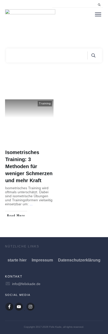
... (31, 204)
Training (45, 103)
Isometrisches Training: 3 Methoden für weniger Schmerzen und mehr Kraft (28, 166)
